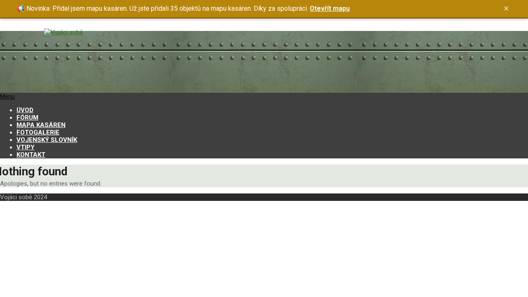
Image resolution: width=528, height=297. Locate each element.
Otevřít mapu (330, 8)
